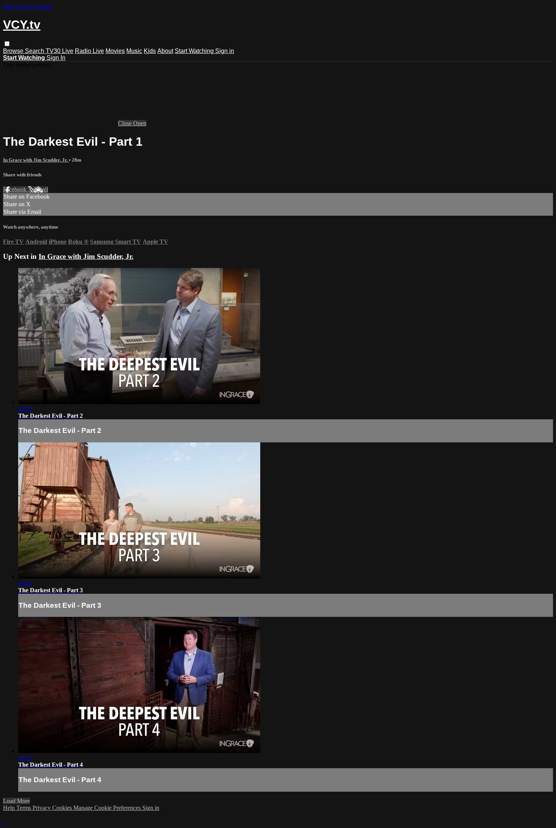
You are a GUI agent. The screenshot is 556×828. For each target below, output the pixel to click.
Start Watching (195, 51)
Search (35, 51)
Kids (150, 51)
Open (139, 123)
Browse (14, 51)
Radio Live (89, 51)
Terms (24, 808)
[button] (7, 43)
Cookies (62, 808)
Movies (115, 51)
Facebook (15, 189)
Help (9, 808)
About (165, 51)
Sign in (224, 51)
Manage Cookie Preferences (107, 808)
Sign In (56, 57)
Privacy (42, 808)
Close (125, 123)
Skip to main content (27, 6)
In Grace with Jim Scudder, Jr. (36, 160)
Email (41, 189)
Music (134, 51)
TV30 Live (59, 51)
